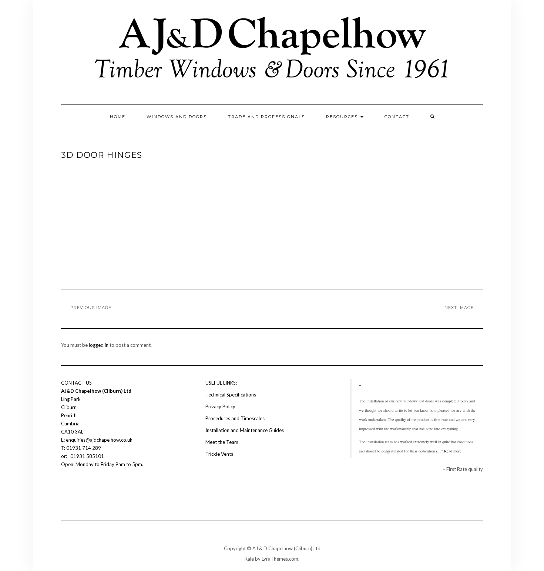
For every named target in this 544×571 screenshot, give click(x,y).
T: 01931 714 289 (81, 448)
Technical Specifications (230, 395)
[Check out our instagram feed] (78, 486)
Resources (343, 116)
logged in (98, 345)
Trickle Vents (219, 454)
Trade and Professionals (266, 116)
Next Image (459, 307)
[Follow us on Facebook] (65, 486)
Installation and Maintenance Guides (244, 430)
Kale (249, 559)
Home (117, 116)
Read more (452, 451)
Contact (397, 116)
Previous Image (90, 307)
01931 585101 (86, 456)
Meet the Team (221, 442)
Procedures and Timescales (235, 418)
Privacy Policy (220, 406)
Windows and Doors (177, 116)
